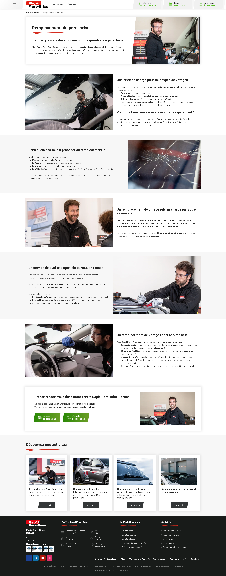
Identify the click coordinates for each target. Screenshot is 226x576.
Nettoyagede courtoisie (100, 545)
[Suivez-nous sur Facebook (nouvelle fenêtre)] (29, 558)
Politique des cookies (143, 566)
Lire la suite (47, 505)
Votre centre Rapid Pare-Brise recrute (147, 559)
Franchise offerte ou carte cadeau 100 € (75, 532)
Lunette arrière (168, 543)
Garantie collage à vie (129, 539)
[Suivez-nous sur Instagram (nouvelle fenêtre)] (50, 558)
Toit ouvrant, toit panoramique (174, 547)
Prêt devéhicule (98, 538)
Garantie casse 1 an (129, 531)
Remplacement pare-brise (172, 531)
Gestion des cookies (162, 566)
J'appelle (149, 4)
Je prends (180, 4)
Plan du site (178, 566)
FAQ (123, 559)
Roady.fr (195, 559)
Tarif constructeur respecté (132, 547)
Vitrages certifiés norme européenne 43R (137, 543)
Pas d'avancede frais (71, 545)
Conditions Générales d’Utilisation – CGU (74, 566)
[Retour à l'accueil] (36, 523)
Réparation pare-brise (171, 535)
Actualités (111, 559)
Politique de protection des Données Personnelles (112, 566)
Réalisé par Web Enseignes (102, 570)
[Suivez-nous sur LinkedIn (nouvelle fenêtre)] (36, 558)
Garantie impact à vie (129, 535)
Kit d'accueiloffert (99, 532)
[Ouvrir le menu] (11, 4)
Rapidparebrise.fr (178, 559)
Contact (98, 559)
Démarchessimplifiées (70, 538)
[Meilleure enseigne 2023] (51, 549)
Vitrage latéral (168, 539)
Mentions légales (49, 566)
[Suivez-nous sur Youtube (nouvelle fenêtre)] (43, 558)
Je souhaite (211, 4)
